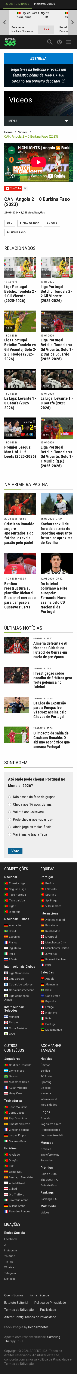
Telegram (10, 1273)
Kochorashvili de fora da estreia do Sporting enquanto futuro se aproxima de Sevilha (57, 533)
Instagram (10, 1250)
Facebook (10, 1238)
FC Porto (46, 1076)
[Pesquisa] (49, 42)
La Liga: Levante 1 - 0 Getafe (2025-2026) (20, 403)
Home (8, 132)
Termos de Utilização (19, 1309)
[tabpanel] (38, 22)
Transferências (50, 1154)
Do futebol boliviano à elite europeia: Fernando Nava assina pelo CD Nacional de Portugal (54, 597)
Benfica (45, 1070)
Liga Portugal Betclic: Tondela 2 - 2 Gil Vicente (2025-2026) (20, 293)
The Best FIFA (49, 1179)
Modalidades (49, 1104)
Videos (23, 132)
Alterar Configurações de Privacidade (30, 1317)
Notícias (46, 1148)
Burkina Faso (16, 232)
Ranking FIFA (49, 1198)
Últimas (45, 1065)
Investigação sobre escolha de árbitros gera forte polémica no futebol (52, 680)
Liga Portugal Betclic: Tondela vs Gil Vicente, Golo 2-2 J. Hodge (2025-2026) (20, 349)
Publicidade (48, 1309)
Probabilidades (50, 1129)
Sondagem (16, 763)
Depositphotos (38, 1327)
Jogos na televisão (52, 1135)
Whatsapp (10, 1267)
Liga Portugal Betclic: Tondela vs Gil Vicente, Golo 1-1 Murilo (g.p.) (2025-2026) (57, 456)
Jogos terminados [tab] (17, 4)
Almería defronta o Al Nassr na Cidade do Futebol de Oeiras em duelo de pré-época (50, 650)
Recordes (47, 1160)
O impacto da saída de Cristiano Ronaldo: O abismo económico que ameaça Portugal (51, 740)
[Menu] (69, 42)
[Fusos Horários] (59, 42)
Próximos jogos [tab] (44, 4)
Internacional (49, 1099)
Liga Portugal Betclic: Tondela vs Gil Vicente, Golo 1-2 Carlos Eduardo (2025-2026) (57, 349)
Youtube (9, 1256)
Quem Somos (14, 1295)
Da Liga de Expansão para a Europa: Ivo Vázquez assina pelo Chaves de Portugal (49, 710)
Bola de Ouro (49, 1174)
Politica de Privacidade (50, 1302)
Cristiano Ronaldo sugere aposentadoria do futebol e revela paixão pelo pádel (19, 533)
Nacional (46, 1093)
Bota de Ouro (49, 1185)
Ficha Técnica (39, 1295)
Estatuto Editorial (16, 1302)
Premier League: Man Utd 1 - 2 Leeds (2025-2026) (20, 452)
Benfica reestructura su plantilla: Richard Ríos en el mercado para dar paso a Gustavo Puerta (20, 595)
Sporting (46, 1082)
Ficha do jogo (29, 223)
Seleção (46, 1087)
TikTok (8, 1261)
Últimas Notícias (23, 628)
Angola (52, 223)
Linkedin (9, 1278)
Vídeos (45, 1212)
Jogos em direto (51, 1124)
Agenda (45, 1118)
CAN (9, 223)
